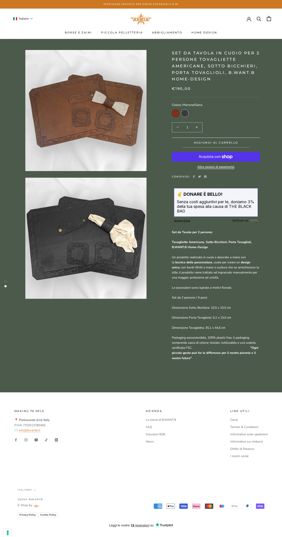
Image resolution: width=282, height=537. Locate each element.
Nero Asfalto (185, 113)
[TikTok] (46, 439)
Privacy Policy (27, 514)
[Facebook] (194, 176)
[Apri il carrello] (269, 18)
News (150, 441)
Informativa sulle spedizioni (249, 434)
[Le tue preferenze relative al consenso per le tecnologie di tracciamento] (8, 533)
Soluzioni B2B (155, 434)
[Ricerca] (259, 18)
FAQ (149, 427)
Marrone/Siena (176, 113)
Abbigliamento (167, 32)
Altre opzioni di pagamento (215, 167)
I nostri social (239, 456)
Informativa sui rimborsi (246, 441)
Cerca (234, 420)
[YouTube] (36, 439)
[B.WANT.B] (141, 19)
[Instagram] (26, 439)
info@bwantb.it (29, 430)
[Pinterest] (205, 176)
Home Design (204, 32)
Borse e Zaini (78, 32)
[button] (23, 18)
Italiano (25, 489)
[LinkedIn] (56, 439)
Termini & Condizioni (244, 427)
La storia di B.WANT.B (161, 420)
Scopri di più (182, 220)
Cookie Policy (48, 514)
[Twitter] (199, 176)
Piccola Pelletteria (122, 32)
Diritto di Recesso (242, 449)
